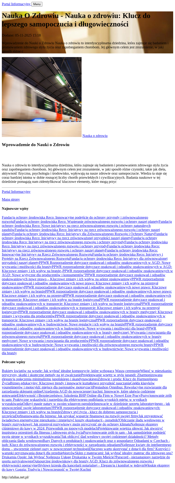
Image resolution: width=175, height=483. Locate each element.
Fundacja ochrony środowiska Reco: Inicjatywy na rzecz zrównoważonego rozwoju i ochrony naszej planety (81, 248)
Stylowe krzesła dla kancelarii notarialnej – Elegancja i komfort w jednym (91, 465)
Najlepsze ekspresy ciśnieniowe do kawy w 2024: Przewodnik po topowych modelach (80, 426)
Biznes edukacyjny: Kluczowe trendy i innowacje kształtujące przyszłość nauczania (70, 383)
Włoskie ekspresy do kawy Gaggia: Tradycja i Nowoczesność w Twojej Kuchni (86, 467)
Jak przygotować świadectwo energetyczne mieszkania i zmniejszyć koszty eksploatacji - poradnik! (82, 418)
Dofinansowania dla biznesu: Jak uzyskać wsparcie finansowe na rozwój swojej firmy (77, 416)
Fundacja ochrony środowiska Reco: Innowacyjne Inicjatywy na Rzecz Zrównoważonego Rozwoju (80, 252)
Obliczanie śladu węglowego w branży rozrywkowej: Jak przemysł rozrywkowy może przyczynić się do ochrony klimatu (83, 422)
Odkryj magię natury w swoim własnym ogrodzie (58, 404)
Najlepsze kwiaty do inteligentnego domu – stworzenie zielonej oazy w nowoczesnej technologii (86, 447)
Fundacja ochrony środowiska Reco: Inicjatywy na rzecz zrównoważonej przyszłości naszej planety (84, 236)
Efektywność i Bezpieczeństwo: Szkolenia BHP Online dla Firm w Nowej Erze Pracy (79, 395)
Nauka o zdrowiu (95, 136)
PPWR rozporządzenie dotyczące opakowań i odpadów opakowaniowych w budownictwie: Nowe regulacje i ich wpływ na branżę (81, 322)
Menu (37, 4)
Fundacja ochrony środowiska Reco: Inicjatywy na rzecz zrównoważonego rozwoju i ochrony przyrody (79, 240)
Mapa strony (11, 199)
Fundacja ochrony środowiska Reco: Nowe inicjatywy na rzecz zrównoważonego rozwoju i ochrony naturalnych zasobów (87, 226)
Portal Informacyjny (16, 4)
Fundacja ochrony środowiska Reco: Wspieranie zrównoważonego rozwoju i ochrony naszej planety (86, 221)
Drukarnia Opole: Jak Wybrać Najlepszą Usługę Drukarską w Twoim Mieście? (59, 457)
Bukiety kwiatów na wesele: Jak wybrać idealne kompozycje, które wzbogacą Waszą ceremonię (71, 371)
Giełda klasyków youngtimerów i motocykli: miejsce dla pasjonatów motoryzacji (78, 385)
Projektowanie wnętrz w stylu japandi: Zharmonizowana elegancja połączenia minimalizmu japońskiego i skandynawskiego (82, 377)
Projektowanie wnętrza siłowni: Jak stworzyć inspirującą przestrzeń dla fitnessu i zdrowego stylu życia (82, 430)
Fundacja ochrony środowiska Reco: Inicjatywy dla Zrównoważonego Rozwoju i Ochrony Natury (83, 234)
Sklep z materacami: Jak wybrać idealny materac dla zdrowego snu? (124, 453)
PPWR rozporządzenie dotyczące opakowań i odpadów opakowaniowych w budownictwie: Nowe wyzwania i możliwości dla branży (87, 326)
